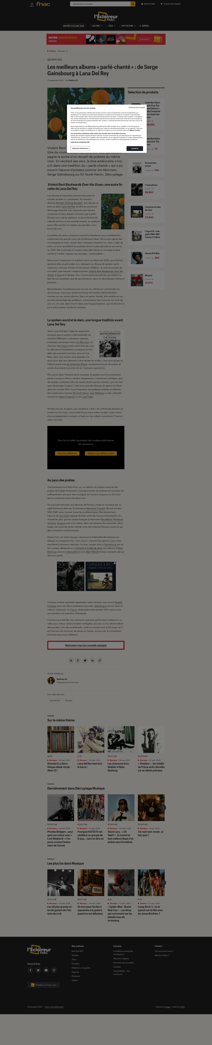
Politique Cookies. (134, 130)
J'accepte (134, 148)
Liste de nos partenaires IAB (80, 142)
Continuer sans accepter (136, 107)
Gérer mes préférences (80, 148)
